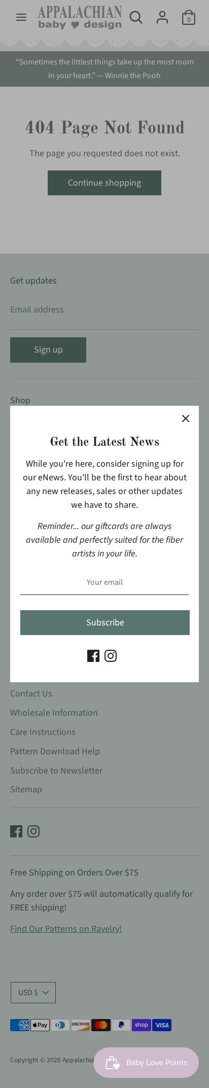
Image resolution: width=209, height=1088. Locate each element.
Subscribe (105, 622)
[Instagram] (110, 656)
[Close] (186, 419)
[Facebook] (93, 656)
